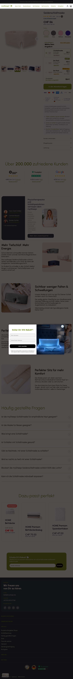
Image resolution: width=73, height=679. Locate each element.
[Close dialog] (62, 326)
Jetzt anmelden (22, 346)
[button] (18, 6)
